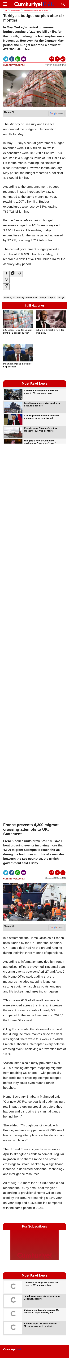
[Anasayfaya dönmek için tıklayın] (34, 5)
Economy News (15, 10)
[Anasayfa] (12, 1349)
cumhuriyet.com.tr (14, 64)
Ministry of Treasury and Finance (21, 297)
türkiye (61, 297)
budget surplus (47, 297)
